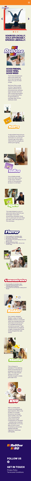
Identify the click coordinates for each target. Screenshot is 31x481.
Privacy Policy (12, 470)
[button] (13, 32)
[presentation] (2, 19)
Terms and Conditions (15, 472)
